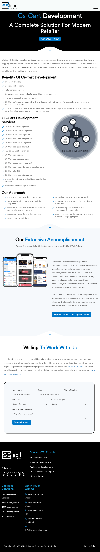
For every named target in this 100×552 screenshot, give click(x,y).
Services (16, 400)
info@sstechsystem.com (36, 530)
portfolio (8, 374)
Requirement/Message (22, 409)
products (17, 374)
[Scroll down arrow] (50, 334)
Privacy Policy (90, 546)
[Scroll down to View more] (50, 50)
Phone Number (70, 390)
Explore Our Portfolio (64, 315)
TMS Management (10, 507)
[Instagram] (11, 474)
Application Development (41, 467)
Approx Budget (58, 400)
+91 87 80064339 (75, 367)
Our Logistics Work (79, 315)
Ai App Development (39, 458)
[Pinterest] (23, 474)
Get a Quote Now (50, 39)
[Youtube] (19, 474)
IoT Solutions (8, 516)
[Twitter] (15, 474)
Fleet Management (10, 502)
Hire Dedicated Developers (42, 472)
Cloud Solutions (37, 476)
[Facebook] (7, 474)
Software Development (40, 462)
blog (93, 370)
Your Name (17, 390)
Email (40, 390)
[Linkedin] (3, 474)
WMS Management (10, 512)
